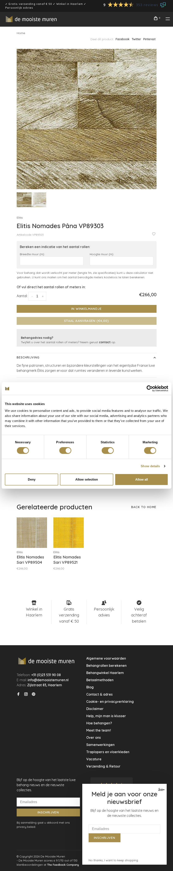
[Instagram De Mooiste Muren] (26, 694)
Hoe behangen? (99, 723)
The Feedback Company (63, 864)
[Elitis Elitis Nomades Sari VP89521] (68, 532)
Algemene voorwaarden (106, 658)
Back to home (144, 507)
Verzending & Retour (103, 766)
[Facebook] (18, 694)
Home (21, 33)
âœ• (161, 789)
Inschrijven (48, 812)
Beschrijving (28, 357)
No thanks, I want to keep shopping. (114, 860)
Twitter (136, 39)
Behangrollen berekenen (106, 665)
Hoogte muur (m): (102, 254)
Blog (90, 687)
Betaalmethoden (100, 680)
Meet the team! (98, 730)
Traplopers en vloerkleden (107, 752)
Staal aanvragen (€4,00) (86, 321)
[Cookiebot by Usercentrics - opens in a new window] (149, 388)
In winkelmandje (86, 309)
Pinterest (149, 39)
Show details (150, 466)
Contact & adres (99, 694)
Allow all (141, 479)
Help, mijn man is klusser (106, 716)
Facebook (123, 39)
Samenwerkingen (100, 745)
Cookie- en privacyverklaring (110, 701)
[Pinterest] (33, 694)
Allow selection (86, 479)
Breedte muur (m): (32, 254)
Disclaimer (95, 709)
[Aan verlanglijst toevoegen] (153, 234)
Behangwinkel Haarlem (105, 673)
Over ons (93, 737)
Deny (31, 479)
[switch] (65, 450)
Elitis (20, 217)
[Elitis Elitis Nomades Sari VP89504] (32, 532)
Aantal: (22, 296)
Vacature (93, 759)
